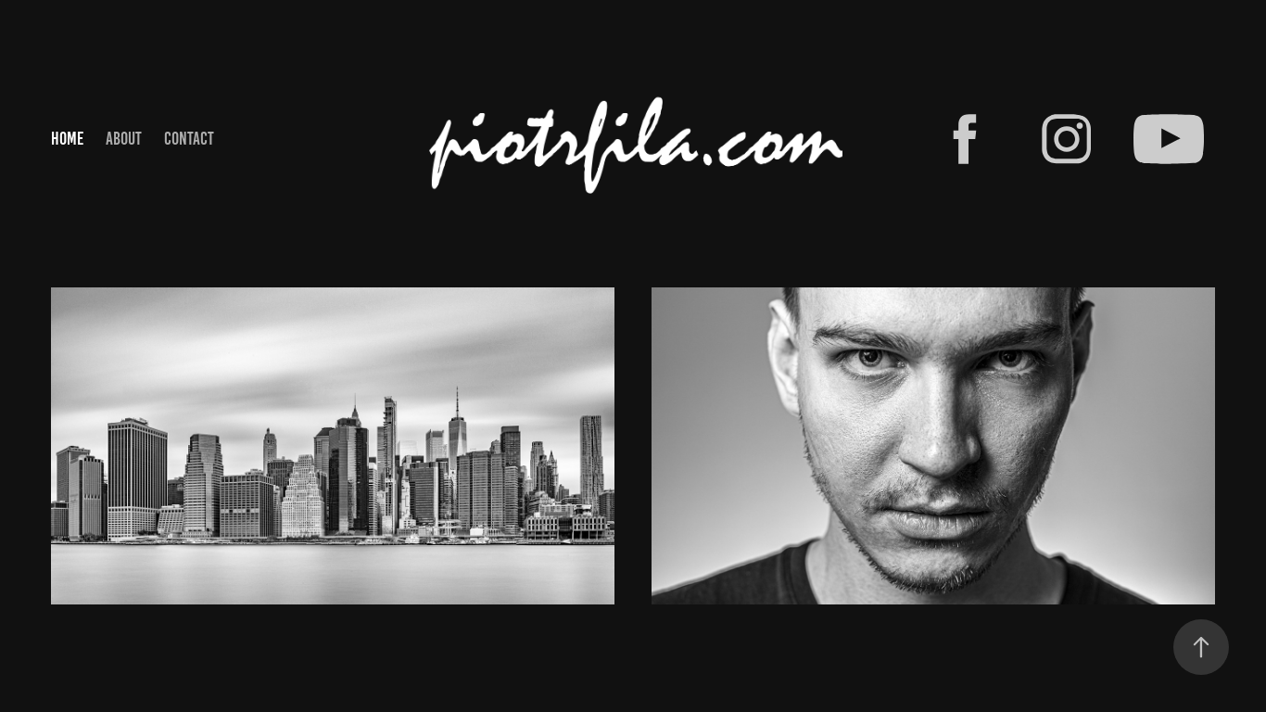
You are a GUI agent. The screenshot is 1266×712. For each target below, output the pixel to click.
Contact (189, 138)
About (124, 138)
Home (67, 138)
